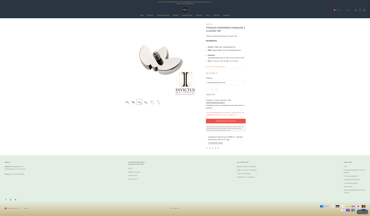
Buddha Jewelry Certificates (246, 167)
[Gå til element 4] (145, 102)
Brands (175, 15)
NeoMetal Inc (133, 175)
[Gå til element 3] (139, 102)
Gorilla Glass (132, 179)
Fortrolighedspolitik (351, 176)
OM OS (208, 15)
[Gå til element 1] (127, 102)
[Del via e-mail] (218, 148)
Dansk (348, 10)
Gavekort (226, 15)
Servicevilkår (348, 187)
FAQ (345, 167)
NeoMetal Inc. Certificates (246, 177)
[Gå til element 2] (133, 102)
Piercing (150, 15)
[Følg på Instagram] (11, 200)
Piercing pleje (187, 15)
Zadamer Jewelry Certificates (247, 170)
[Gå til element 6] (158, 102)
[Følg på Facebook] (6, 200)
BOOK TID (216, 15)
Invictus (209, 24)
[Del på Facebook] (210, 148)
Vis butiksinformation (215, 143)
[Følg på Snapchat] (16, 200)
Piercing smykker (163, 15)
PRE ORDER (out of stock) (226, 121)
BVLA (130, 168)
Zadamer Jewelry (134, 172)
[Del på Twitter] (213, 148)
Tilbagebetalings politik (352, 180)
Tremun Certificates (244, 174)
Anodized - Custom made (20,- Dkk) (218, 100)
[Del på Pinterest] (215, 148)
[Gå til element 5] (151, 102)
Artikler (199, 15)
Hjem (141, 15)
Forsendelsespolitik (351, 183)
